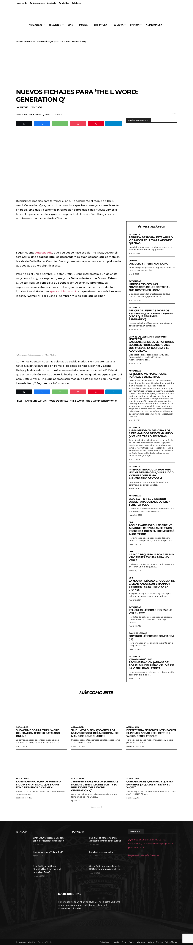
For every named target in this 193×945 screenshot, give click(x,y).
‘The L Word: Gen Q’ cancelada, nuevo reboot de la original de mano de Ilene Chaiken (94, 733)
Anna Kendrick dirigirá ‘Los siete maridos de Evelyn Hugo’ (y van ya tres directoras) (151, 433)
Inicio (19, 41)
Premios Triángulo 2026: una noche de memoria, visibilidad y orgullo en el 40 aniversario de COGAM (151, 474)
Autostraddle (43, 252)
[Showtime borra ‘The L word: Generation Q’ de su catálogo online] (41, 711)
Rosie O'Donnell (58, 401)
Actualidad (29, 41)
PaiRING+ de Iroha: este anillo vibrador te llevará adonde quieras (151, 240)
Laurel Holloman (36, 401)
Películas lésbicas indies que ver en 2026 (150, 612)
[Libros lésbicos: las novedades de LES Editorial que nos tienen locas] (79, 870)
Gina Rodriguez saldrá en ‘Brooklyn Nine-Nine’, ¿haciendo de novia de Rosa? (47, 869)
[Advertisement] (96, 65)
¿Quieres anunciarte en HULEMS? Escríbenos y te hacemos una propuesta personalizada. (150, 843)
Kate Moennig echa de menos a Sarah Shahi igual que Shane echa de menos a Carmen (38, 784)
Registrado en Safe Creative (143, 855)
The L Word (77, 401)
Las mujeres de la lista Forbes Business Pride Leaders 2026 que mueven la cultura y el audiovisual (151, 346)
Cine (131, 522)
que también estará (63, 291)
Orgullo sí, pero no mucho (148, 263)
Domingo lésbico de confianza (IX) (151, 638)
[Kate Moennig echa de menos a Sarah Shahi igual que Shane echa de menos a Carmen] (41, 763)
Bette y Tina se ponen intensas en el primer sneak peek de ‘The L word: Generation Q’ (151, 733)
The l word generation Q (101, 401)
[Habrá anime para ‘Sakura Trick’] (23, 856)
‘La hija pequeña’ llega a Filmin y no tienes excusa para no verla (151, 557)
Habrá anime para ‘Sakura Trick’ (48, 852)
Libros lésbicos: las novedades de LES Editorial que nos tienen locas (149, 287)
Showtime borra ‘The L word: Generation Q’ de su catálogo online (38, 733)
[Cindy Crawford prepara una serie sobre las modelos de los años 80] (23, 842)
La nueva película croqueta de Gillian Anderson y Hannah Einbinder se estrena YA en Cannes (152, 585)
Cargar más (95, 807)
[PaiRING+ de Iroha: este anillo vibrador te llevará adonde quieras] (79, 842)
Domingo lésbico (138, 633)
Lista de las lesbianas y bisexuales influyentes (148, 338)
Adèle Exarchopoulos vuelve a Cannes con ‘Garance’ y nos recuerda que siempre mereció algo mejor (151, 530)
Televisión (36, 107)
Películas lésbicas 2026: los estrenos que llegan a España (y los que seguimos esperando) (151, 315)
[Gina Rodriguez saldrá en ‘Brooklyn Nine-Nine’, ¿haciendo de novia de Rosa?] (23, 870)
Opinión (133, 261)
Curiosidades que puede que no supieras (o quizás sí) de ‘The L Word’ (149, 784)
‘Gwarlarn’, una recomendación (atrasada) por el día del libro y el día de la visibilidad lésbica (151, 664)
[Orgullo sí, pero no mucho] (79, 856)
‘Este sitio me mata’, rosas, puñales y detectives (148, 375)
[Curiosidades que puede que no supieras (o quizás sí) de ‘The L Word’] (151, 763)
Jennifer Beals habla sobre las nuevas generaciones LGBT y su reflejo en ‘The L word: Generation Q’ (94, 786)
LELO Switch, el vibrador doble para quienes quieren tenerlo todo (149, 501)
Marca (58, 114)
